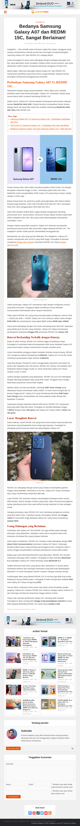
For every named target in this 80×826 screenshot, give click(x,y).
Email (31, 784)
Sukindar (53, 43)
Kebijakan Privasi (24, 821)
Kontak (15, 821)
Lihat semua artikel (13, 748)
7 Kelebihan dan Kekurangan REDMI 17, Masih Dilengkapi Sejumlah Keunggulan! (30, 641)
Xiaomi (34, 609)
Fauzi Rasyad (62, 681)
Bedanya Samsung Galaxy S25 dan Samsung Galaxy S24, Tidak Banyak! (41, 129)
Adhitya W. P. (62, 645)
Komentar (9, 764)
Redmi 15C (10, 609)
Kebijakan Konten (35, 821)
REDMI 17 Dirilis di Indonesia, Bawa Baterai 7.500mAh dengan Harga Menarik (29, 673)
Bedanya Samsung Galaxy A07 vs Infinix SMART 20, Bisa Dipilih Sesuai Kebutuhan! (65, 657)
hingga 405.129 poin (25, 242)
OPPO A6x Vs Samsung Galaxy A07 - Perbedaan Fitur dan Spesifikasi (39, 125)
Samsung (17, 609)
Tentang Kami (8, 821)
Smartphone (40, 22)
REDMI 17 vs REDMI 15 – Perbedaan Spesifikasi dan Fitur (65, 639)
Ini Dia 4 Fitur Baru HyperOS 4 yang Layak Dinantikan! (29, 688)
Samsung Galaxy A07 (26, 609)
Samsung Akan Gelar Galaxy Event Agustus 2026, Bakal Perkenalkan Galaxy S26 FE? (65, 673)
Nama (9, 784)
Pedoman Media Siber (48, 821)
